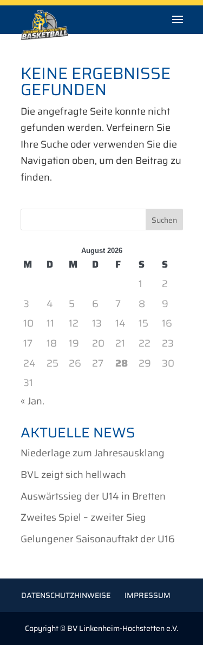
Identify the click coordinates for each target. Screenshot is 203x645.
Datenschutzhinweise (65, 595)
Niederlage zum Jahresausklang (93, 453)
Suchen (164, 220)
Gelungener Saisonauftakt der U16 (98, 539)
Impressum (148, 595)
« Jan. (32, 401)
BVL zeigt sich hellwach (73, 474)
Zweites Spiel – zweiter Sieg (83, 517)
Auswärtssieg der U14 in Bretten (93, 496)
